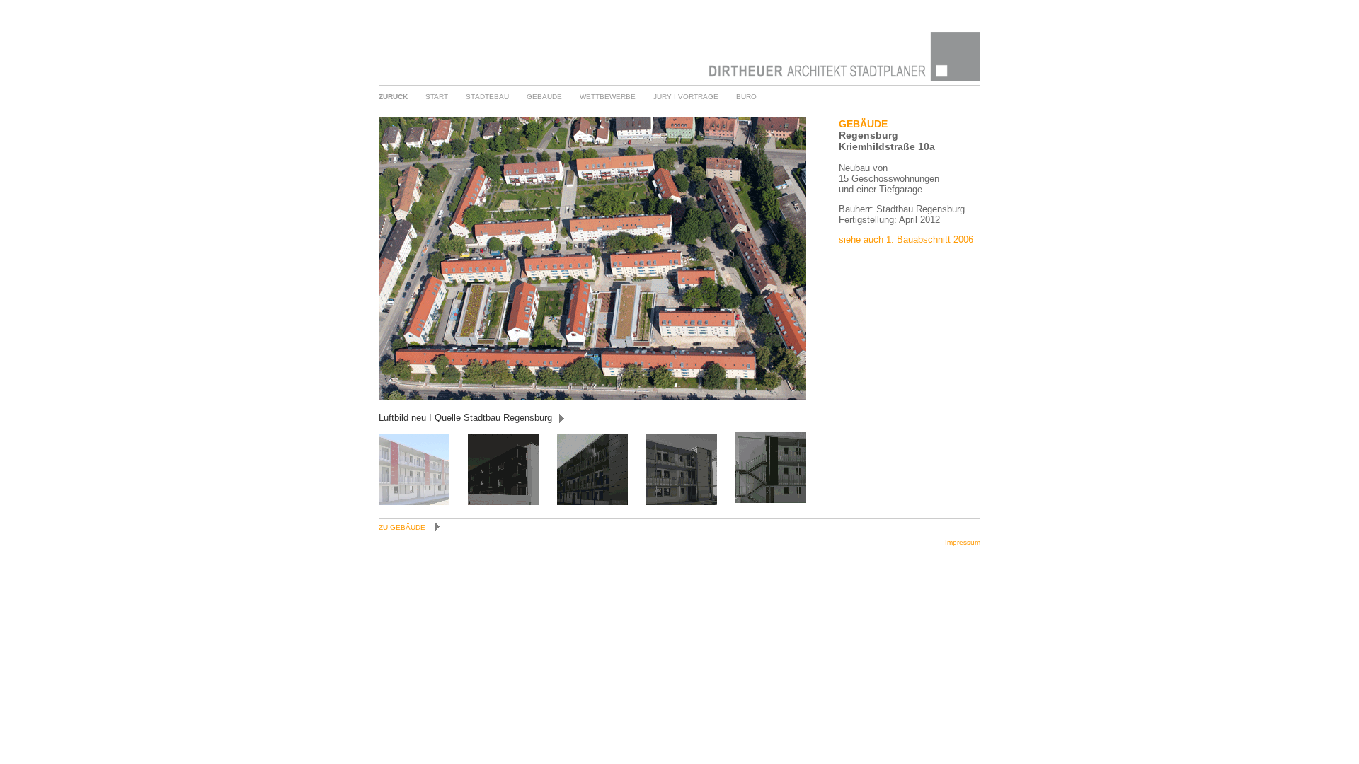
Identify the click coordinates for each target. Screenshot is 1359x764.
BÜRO (746, 96)
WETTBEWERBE (608, 96)
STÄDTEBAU (487, 96)
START (436, 96)
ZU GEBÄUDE (403, 527)
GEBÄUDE (544, 96)
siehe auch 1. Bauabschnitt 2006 (906, 239)
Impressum (962, 542)
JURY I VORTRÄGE (685, 96)
